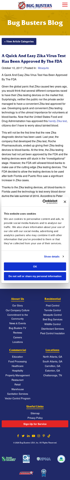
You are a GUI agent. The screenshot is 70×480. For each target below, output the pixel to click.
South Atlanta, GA (52, 361)
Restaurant (17, 380)
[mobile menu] (65, 4)
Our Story (17, 305)
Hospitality (17, 370)
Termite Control (52, 310)
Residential (53, 299)
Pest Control (52, 305)
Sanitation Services (17, 393)
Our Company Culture (17, 310)
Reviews (17, 332)
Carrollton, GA (52, 366)
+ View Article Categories (19, 41)
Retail (17, 384)
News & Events (17, 323)
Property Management (17, 375)
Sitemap (35, 413)
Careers (17, 337)
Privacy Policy (35, 417)
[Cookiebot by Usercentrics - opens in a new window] (43, 201)
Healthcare (17, 366)
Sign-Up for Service (35, 424)
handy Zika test (57, 121)
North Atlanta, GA (52, 356)
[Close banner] (65, 202)
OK (35, 266)
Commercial (17, 350)
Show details (51, 256)
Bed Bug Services (52, 319)
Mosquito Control (52, 314)
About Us (17, 299)
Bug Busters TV (17, 328)
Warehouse (17, 389)
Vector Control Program (17, 398)
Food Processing (17, 361)
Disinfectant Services (52, 328)
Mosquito (43, 68)
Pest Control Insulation (52, 333)
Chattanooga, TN (52, 375)
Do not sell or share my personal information (35, 276)
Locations (17, 342)
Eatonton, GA (52, 370)
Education (17, 356)
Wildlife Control (52, 324)
